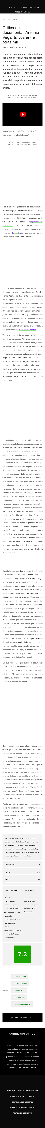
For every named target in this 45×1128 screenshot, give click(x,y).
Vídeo (17, 12)
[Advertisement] (22, 263)
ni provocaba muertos (27, 329)
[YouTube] (27, 1120)
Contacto (31, 1097)
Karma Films (17, 233)
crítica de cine (21, 983)
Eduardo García (7, 47)
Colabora (25, 12)
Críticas (9, 8)
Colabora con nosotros (22, 1102)
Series (17, 8)
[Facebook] (12, 1120)
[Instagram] (22, 1120)
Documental (19, 990)
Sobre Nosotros (17, 1097)
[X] (17, 1120)
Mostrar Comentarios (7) (21, 1017)
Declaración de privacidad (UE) (22, 1108)
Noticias (24, 8)
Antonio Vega (20, 976)
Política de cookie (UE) (22, 1113)
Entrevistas (34, 8)
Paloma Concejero (22, 1004)
